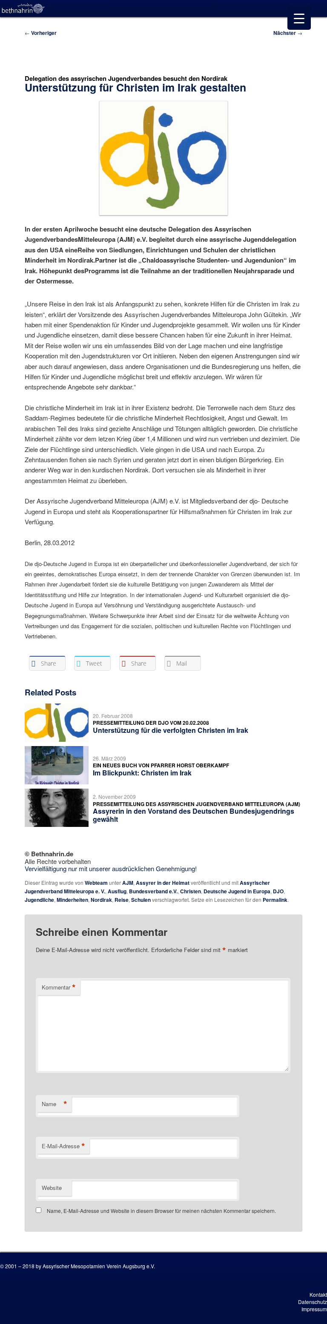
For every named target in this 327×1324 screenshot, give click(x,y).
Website (52, 1188)
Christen (190, 891)
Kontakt (318, 1294)
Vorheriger (41, 33)
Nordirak (101, 900)
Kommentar (59, 987)
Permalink (275, 900)
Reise (122, 900)
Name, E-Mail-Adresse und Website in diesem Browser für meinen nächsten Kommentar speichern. (161, 1210)
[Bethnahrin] (23, 8)
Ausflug (117, 891)
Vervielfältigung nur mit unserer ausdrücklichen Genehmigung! (111, 868)
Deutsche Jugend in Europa (237, 891)
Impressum (314, 1309)
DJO (278, 891)
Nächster (287, 33)
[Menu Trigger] (299, 18)
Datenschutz (312, 1301)
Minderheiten (72, 900)
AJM (127, 882)
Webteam (96, 882)
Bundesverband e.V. (153, 891)
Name (54, 1104)
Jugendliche (39, 900)
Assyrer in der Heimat (162, 882)
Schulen (141, 900)
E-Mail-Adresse (63, 1146)
